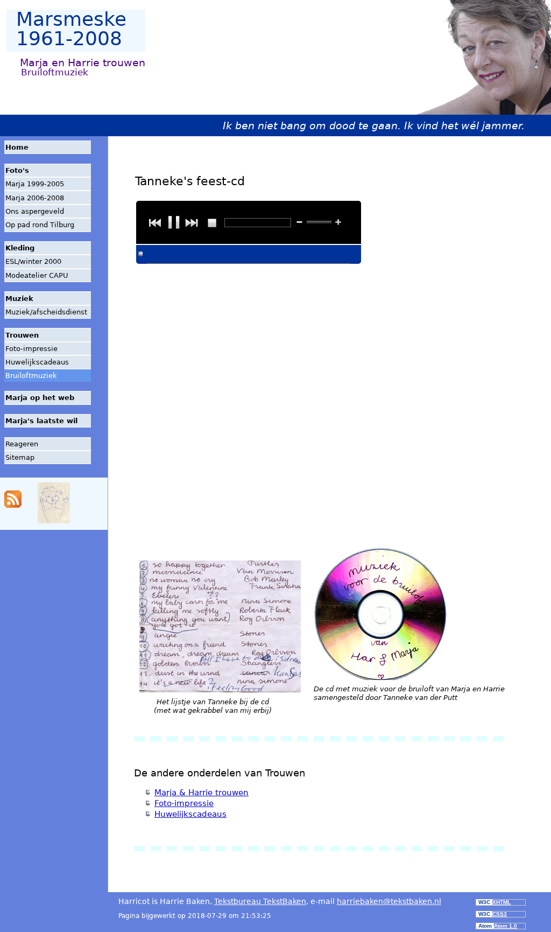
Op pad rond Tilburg (39, 225)
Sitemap (19, 457)
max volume (338, 222)
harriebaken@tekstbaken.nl (389, 901)
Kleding (19, 248)
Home (17, 147)
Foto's (17, 170)
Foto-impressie (31, 349)
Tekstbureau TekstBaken (260, 901)
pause (174, 222)
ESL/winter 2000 (33, 261)
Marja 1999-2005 (34, 184)
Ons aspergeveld (34, 211)
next (191, 222)
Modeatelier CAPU (36, 275)
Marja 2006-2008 (34, 198)
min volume (299, 222)
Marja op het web (39, 398)
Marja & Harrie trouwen (201, 792)
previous (154, 222)
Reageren (21, 444)
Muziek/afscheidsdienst (46, 312)
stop (211, 222)
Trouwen (22, 335)
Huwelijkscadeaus (37, 362)
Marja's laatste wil (41, 421)
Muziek (19, 299)
